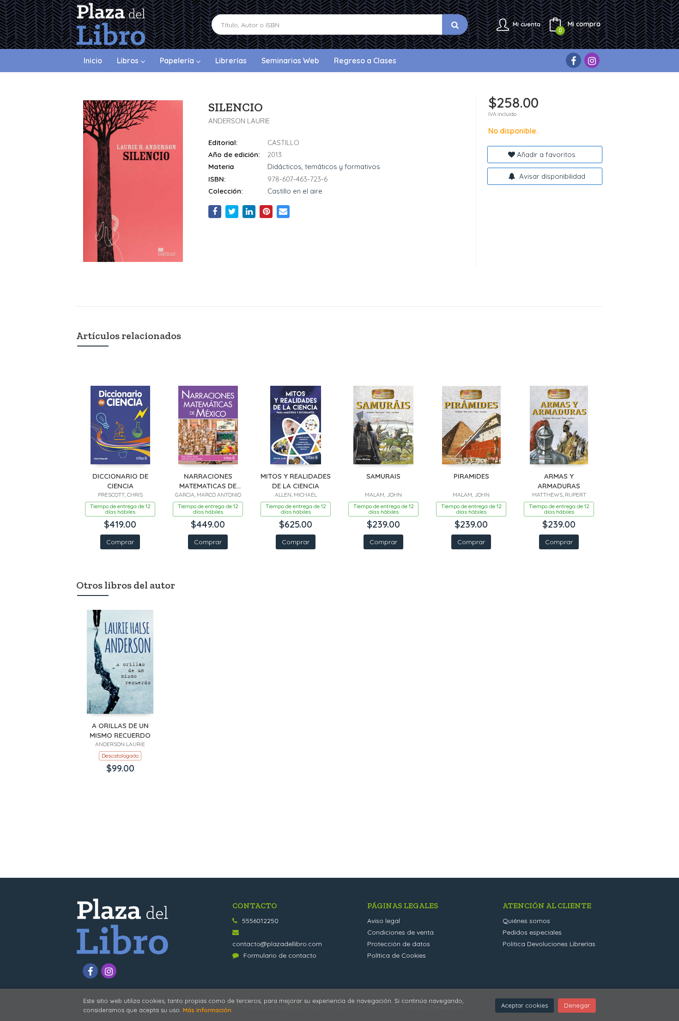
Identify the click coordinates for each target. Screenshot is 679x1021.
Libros (128, 60)
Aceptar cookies (524, 1005)
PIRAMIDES (471, 476)
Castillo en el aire (294, 191)
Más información (207, 1010)
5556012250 (260, 921)
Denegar (577, 1005)
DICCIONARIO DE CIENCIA (120, 481)
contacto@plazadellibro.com (277, 944)
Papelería (178, 60)
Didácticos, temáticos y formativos (323, 166)
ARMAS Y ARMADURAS (559, 481)
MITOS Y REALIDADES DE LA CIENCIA (296, 481)
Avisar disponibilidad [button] (551, 176)
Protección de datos (398, 944)
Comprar (120, 542)
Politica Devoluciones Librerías (549, 944)
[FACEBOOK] (573, 60)
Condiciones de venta (400, 932)
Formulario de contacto (279, 955)
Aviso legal (383, 921)
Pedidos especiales (532, 932)
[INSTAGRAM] (592, 60)
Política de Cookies (396, 955)
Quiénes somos (526, 921)
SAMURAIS (383, 476)
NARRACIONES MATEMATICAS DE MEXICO (207, 481)
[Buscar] (455, 24)
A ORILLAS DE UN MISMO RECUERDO (120, 730)
